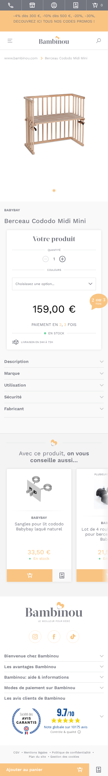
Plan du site (37, 756)
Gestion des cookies (64, 756)
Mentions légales (35, 752)
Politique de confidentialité (71, 752)
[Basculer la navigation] (9, 40)
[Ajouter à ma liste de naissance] (98, 769)
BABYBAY (12, 210)
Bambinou (54, 40)
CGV (16, 752)
